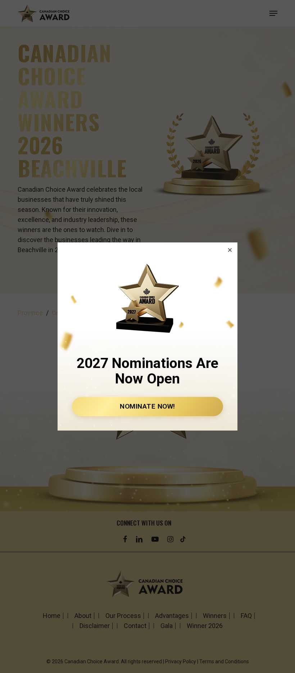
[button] (230, 250)
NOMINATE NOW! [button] (147, 406)
